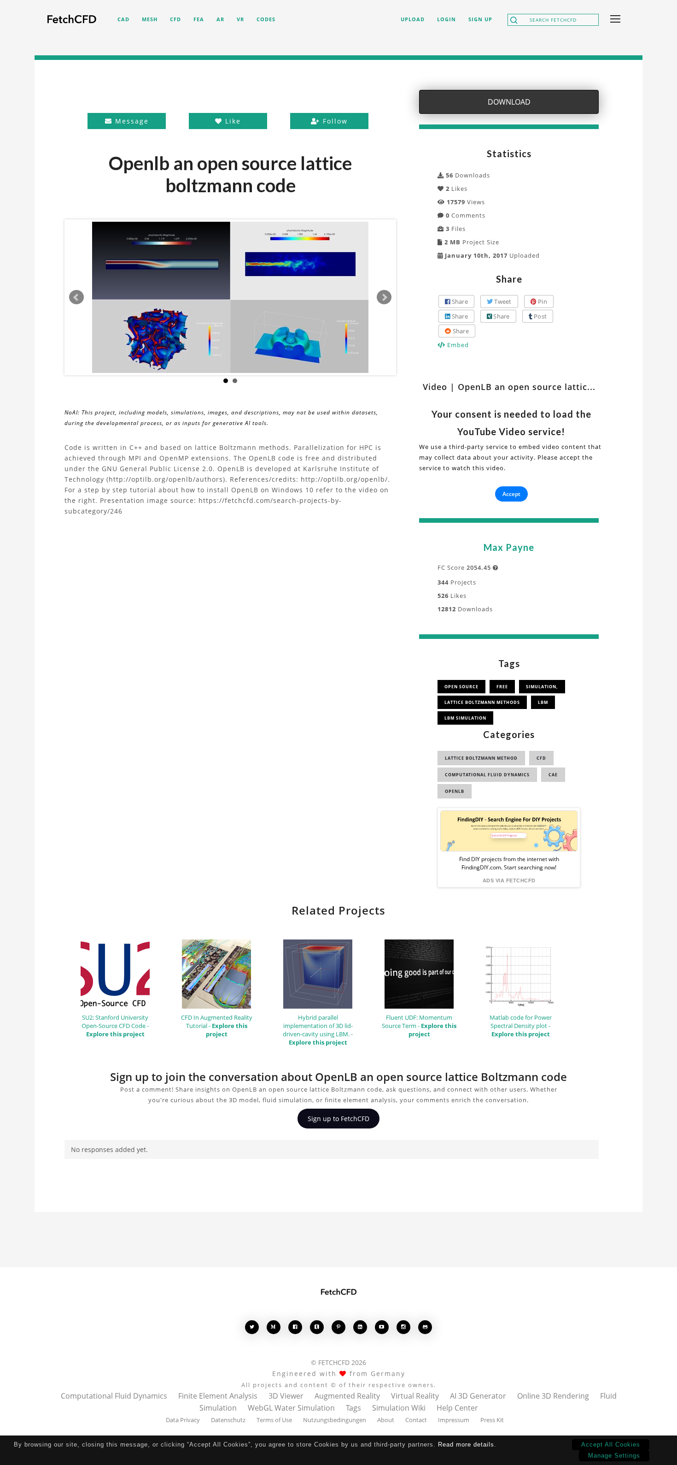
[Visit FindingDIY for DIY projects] (509, 830)
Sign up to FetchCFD (338, 1118)
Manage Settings (614, 1455)
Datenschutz (228, 1420)
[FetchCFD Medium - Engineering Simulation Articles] (273, 1326)
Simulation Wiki (399, 1408)
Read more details (466, 1444)
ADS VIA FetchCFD (509, 880)
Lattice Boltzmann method (481, 758)
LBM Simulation (465, 718)
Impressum (453, 1420)
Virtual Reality (415, 1396)
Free (502, 687)
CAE (553, 775)
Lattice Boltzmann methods (482, 702)
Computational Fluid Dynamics (487, 775)
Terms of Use (274, 1420)
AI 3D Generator (478, 1396)
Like (231, 121)
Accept (511, 494)
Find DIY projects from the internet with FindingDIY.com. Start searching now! (509, 863)
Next (384, 297)
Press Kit (492, 1420)
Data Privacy (183, 1420)
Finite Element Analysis (217, 1396)
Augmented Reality (347, 1396)
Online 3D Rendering (553, 1396)
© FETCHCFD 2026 (338, 1362)
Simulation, (542, 687)
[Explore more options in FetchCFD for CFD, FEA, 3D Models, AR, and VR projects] (613, 20)
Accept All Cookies (610, 1444)
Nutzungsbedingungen (334, 1420)
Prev (76, 297)
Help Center (457, 1408)
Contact (416, 1420)
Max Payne (509, 547)
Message (130, 121)
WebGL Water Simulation (291, 1408)
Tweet (502, 301)
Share (459, 301)
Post (539, 316)
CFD (541, 758)
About (385, 1420)
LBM (543, 702)
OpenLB (454, 791)
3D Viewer (285, 1396)
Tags (353, 1408)
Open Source (461, 687)
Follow (334, 121)
